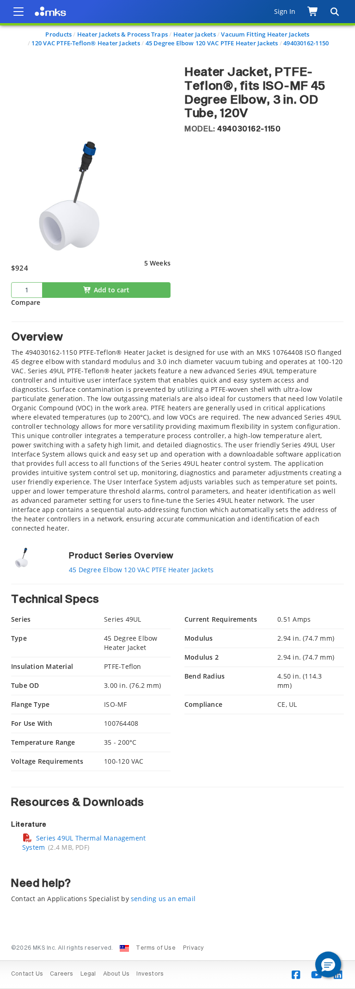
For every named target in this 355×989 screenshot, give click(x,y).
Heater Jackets (194, 34)
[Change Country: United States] (124, 948)
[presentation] (177, 494)
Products (58, 34)
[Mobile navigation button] (18, 11)
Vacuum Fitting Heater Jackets (265, 34)
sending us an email (163, 898)
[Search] (334, 11)
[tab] (177, 427)
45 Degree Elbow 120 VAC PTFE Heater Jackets (212, 43)
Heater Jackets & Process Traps (122, 34)
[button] (328, 964)
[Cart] (313, 11)
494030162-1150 (306, 43)
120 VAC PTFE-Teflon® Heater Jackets (85, 43)
